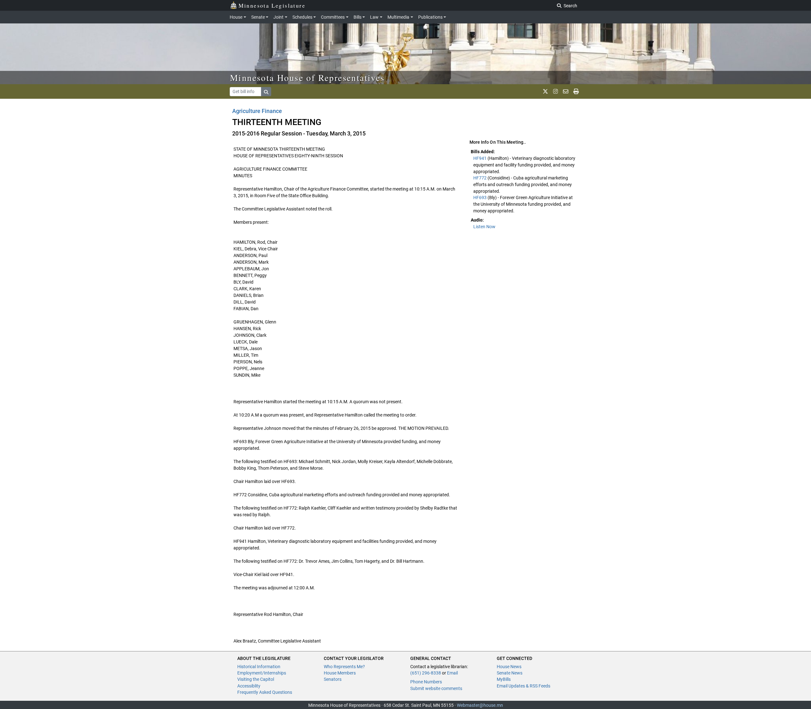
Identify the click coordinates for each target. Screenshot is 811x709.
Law (374, 17)
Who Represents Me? (344, 666)
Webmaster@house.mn (480, 705)
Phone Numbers (426, 681)
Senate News (509, 672)
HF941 (480, 158)
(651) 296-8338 (425, 672)
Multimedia (398, 17)
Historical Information (258, 666)
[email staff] (565, 91)
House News (509, 666)
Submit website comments (436, 688)
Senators (333, 679)
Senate (258, 17)
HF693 (480, 197)
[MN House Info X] (545, 91)
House (236, 17)
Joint (278, 17)
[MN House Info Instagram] (555, 91)
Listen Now (484, 226)
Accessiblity (248, 685)
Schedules (302, 17)
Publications (430, 17)
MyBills (504, 679)
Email (452, 672)
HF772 (480, 177)
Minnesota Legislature (272, 5)
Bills (357, 17)
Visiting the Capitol (255, 679)
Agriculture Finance (257, 111)
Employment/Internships (261, 672)
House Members (340, 672)
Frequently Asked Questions (264, 692)
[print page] (576, 91)
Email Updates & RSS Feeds (523, 685)
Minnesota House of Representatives (307, 78)
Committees (333, 17)
